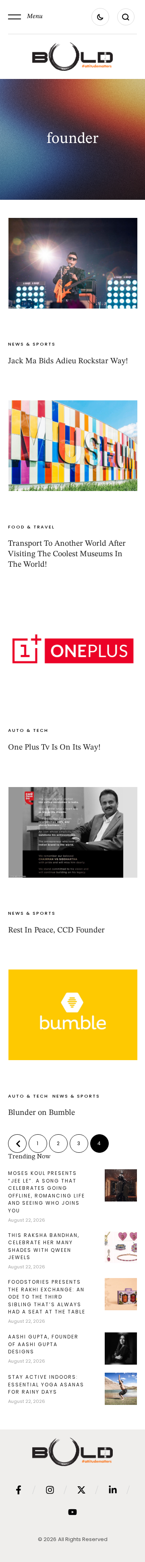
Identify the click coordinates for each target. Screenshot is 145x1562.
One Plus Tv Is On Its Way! (54, 748)
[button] (25, 16)
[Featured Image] (72, 263)
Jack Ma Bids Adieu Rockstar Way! (68, 361)
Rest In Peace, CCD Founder (56, 930)
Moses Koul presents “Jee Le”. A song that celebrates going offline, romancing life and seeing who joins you (46, 1192)
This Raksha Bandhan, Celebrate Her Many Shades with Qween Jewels (43, 1246)
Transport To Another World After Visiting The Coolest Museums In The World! (67, 554)
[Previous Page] (17, 1143)
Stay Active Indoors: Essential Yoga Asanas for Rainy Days (46, 1384)
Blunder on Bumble (41, 1113)
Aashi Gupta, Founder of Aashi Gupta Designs (43, 1344)
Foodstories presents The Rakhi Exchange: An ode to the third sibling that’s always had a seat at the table (46, 1296)
